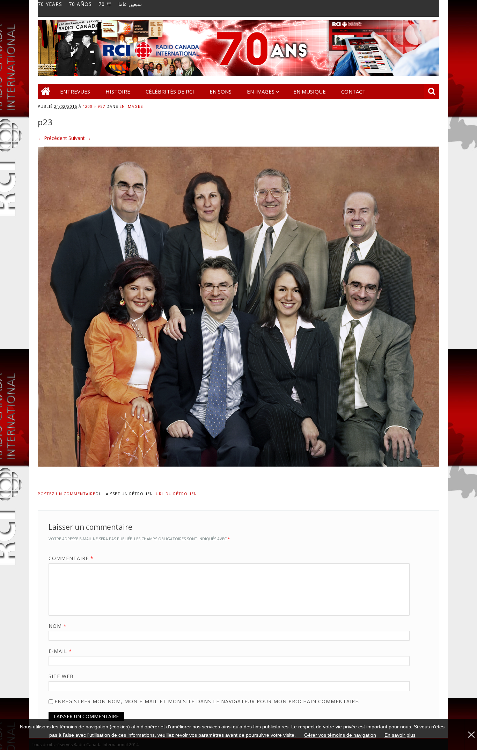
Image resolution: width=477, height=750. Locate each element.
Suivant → (79, 138)
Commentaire (71, 558)
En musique (309, 91)
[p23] (238, 473)
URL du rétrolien (176, 493)
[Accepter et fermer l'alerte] (470, 734)
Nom (58, 626)
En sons (221, 91)
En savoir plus (400, 735)
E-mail (60, 651)
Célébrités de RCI (170, 91)
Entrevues (75, 91)
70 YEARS (50, 4)
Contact (353, 91)
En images (260, 91)
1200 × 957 (94, 106)
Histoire (117, 91)
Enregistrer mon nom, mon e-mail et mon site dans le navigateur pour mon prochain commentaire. (207, 701)
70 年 (105, 4)
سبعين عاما (130, 4)
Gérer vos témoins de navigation (340, 735)
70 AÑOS (80, 4)
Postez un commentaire (66, 493)
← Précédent (52, 138)
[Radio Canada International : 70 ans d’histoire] (238, 74)
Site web (61, 676)
